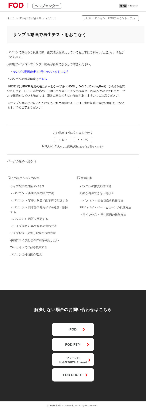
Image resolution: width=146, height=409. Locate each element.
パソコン (51, 18)
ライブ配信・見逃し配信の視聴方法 (33, 233)
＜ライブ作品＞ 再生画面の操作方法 (33, 226)
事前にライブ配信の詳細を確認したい (34, 240)
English (134, 5)
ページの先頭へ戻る (20, 161)
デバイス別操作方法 (30, 18)
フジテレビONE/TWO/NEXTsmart (73, 359)
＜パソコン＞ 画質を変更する (29, 218)
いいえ (84, 139)
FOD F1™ (73, 344)
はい (64, 139)
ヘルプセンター (47, 6)
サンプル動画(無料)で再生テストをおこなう (41, 71)
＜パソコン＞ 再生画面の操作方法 (32, 193)
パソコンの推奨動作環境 (26, 254)
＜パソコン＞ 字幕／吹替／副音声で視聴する (39, 200)
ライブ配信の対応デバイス (27, 186)
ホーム (11, 18)
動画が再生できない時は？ (97, 193)
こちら (43, 79)
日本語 (123, 5)
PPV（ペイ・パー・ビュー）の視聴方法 (105, 207)
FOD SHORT (73, 375)
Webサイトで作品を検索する (28, 247)
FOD (73, 329)
